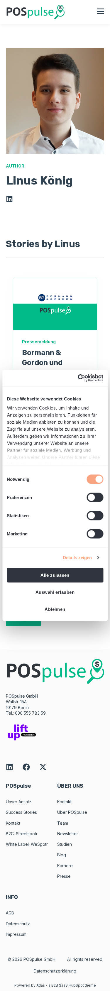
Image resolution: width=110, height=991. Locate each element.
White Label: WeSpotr (27, 844)
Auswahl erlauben (55, 591)
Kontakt (13, 823)
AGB (10, 912)
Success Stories (21, 812)
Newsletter (67, 833)
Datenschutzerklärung (55, 970)
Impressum (16, 934)
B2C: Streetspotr (22, 833)
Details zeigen (77, 557)
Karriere (65, 865)
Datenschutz (18, 923)
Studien (64, 844)
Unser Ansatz (18, 801)
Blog (61, 854)
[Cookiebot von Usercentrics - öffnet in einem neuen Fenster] (78, 378)
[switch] (95, 497)
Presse (64, 876)
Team (62, 823)
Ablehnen (55, 608)
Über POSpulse (72, 812)
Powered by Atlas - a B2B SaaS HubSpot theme (55, 985)
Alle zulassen (55, 574)
